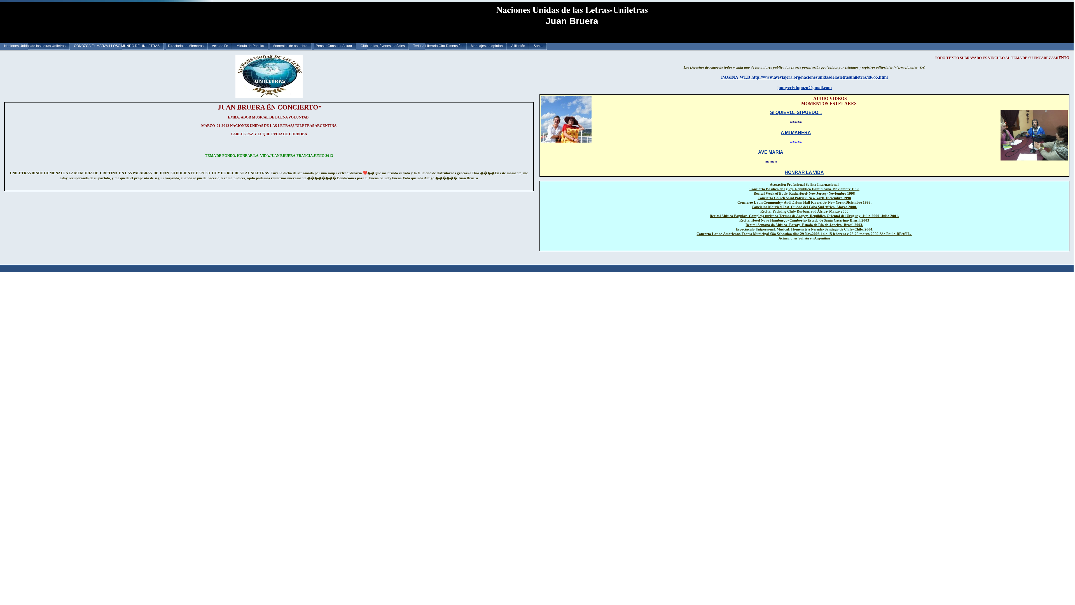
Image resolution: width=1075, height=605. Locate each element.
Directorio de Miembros (186, 46)
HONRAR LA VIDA (804, 172)
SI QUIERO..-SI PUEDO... (796, 112)
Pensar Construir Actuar (334, 46)
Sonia (538, 46)
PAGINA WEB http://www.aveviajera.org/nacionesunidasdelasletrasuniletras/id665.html (804, 77)
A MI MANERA (796, 132)
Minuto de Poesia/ (250, 46)
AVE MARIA (770, 152)
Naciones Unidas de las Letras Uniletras (35, 46)
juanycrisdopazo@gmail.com (804, 87)
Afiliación (518, 46)
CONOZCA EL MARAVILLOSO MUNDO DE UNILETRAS (117, 46)
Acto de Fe (220, 46)
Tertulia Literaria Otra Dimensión (437, 46)
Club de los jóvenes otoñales (383, 46)
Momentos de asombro (289, 46)
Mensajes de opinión (487, 46)
